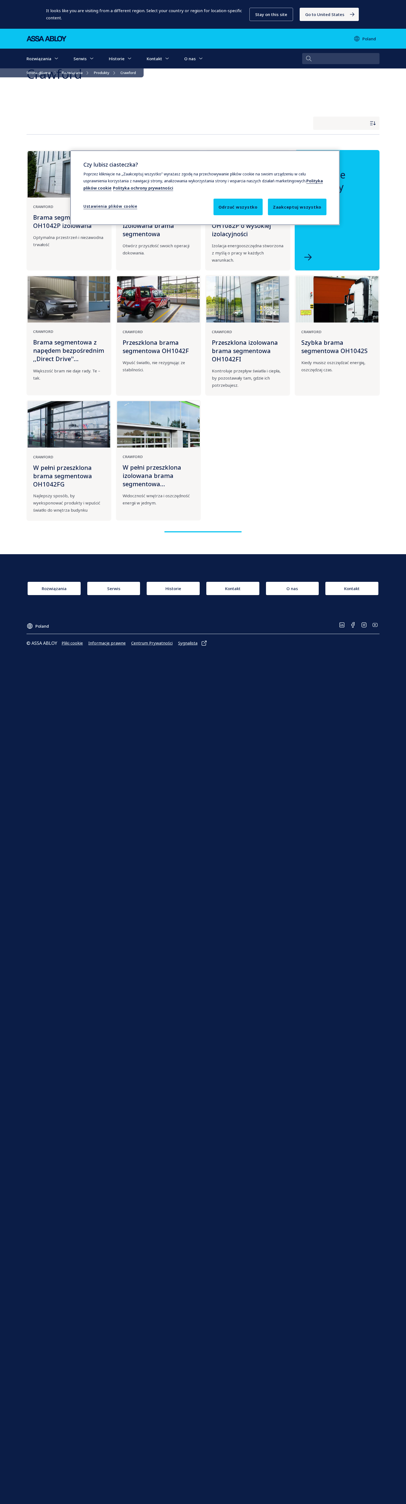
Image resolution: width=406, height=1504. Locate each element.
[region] (205, 187)
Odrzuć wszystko (238, 207)
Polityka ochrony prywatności (143, 188)
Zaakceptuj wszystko (297, 207)
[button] (271, 14)
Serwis (80, 58)
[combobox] (340, 58)
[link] (329, 14)
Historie (117, 58)
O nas (190, 58)
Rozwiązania (39, 58)
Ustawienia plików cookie (110, 206)
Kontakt (154, 58)
